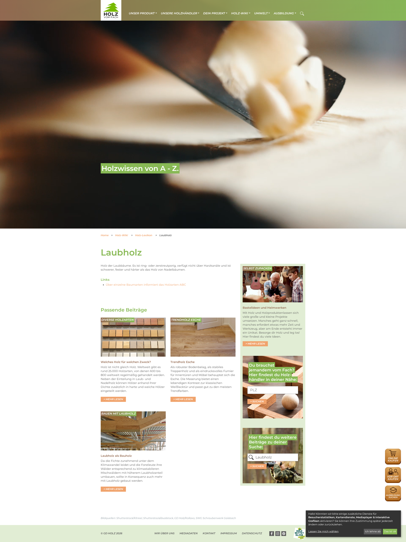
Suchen (258, 401)
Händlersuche (393, 468)
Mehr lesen (114, 399)
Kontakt (209, 533)
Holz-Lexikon (144, 235)
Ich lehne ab (373, 531)
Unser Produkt (142, 13)
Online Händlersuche (393, 452)
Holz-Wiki (239, 13)
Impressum (228, 533)
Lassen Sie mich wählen (323, 531)
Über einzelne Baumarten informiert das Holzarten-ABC (146, 284)
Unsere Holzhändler (179, 13)
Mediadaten (189, 533)
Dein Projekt (214, 13)
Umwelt (261, 13)
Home (105, 235)
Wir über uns (164, 533)
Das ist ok (390, 531)
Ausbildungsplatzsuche (393, 487)
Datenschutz (252, 533)
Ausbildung (284, 13)
